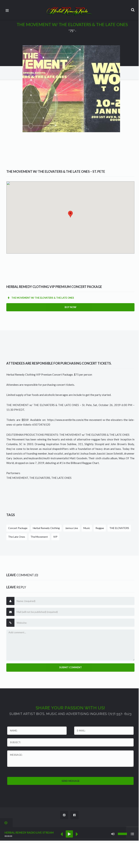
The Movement (39, 536)
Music (86, 528)
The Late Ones (16, 536)
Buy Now (70, 307)
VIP (55, 536)
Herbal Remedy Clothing (46, 528)
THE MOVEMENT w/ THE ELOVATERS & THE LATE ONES (42, 297)
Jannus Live (71, 528)
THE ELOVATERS (119, 528)
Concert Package (17, 528)
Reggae (99, 528)
